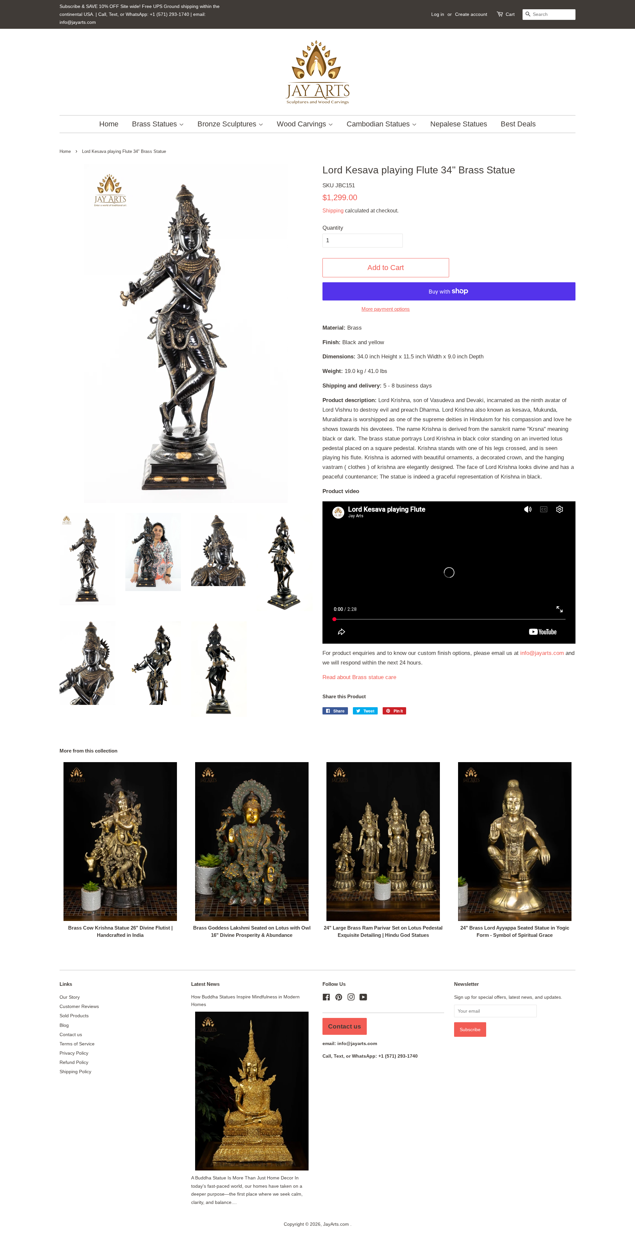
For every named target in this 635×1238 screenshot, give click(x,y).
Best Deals (518, 124)
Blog (64, 1025)
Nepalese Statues (458, 124)
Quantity (332, 228)
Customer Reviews (79, 1006)
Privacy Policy (74, 1053)
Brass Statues (155, 124)
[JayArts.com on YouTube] (363, 998)
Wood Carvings (302, 124)
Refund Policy (74, 1062)
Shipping (333, 210)
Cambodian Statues (379, 124)
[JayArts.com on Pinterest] (338, 998)
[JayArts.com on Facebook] (326, 998)
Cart (510, 14)
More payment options (385, 309)
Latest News (205, 984)
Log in (437, 14)
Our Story (70, 997)
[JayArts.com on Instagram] (351, 998)
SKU (338, 185)
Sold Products (74, 1015)
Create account (471, 14)
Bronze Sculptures (227, 124)
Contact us (71, 1034)
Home (108, 124)
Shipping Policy (75, 1071)
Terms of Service (77, 1043)
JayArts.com (336, 1224)
